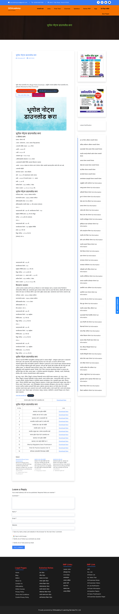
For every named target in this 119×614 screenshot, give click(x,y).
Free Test (57, 8)
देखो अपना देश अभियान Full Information (90, 201)
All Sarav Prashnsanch (94, 594)
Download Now (61, 400)
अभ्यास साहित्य (66, 580)
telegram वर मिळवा (48, 91)
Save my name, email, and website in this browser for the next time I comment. (38, 532)
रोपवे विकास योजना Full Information (89, 251)
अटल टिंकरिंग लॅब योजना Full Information (91, 322)
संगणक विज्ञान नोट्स (44, 583)
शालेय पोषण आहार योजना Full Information (91, 358)
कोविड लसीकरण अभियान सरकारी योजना (90, 144)
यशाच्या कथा (66, 588)
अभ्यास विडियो (66, 591)
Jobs (49, 8)
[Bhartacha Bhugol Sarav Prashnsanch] (25, 467)
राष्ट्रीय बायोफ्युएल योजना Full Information (91, 219)
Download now (38, 95)
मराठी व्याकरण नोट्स (44, 589)
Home (17, 572)
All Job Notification (93, 586)
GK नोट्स (41, 572)
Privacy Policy (19, 592)
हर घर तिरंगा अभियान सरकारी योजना (89, 140)
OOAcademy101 (21, 58)
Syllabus (77, 8)
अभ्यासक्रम (66, 577)
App (95, 8)
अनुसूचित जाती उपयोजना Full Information (91, 183)
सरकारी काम (40, 8)
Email (14, 518)
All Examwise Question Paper (96, 596)
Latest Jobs (67, 569)
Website (14, 525)
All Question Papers (93, 591)
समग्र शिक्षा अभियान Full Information (89, 331)
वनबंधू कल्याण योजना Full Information (90, 187)
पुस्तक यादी (66, 583)
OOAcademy (14, 8)
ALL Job (89, 572)
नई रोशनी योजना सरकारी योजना (87, 174)
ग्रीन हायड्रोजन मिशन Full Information (90, 230)
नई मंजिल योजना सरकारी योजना (87, 169)
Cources (67, 8)
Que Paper (105, 14)
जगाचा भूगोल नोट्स (43, 581)
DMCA (17, 578)
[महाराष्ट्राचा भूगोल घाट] (62, 465)
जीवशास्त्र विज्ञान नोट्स (45, 592)
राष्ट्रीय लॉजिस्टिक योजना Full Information (91, 276)
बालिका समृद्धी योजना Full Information (90, 374)
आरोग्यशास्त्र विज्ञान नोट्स (45, 597)
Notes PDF (87, 8)
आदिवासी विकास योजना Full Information (90, 192)
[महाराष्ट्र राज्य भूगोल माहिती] (43, 465)
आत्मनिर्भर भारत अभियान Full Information (90, 287)
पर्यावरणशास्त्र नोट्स (44, 586)
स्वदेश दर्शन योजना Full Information (89, 210)
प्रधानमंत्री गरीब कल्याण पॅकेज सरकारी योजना (91, 149)
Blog (16, 575)
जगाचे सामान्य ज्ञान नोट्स (45, 594)
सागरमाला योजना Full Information (89, 260)
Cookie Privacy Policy (22, 597)
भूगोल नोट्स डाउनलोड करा (26, 55)
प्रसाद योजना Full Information (88, 205)
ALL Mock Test (91, 577)
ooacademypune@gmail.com (18, 2)
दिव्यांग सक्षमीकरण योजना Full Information (91, 390)
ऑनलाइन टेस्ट (66, 572)
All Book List (91, 575)
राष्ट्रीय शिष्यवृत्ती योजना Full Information (90, 354)
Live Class (66, 575)
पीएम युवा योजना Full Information (89, 303)
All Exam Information (93, 588)
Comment (15, 496)
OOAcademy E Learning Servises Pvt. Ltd (67, 610)
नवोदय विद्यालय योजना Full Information (90, 335)
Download (30, 395)
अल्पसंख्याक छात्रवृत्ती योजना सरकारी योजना (90, 178)
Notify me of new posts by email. (24, 543)
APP (88, 569)
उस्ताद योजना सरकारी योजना (87, 160)
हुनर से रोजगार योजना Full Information (90, 196)
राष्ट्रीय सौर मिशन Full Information (89, 235)
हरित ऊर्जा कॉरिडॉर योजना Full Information (91, 239)
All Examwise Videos (93, 583)
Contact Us (18, 583)
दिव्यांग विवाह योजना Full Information (89, 386)
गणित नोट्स (42, 575)
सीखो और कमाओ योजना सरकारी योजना (89, 165)
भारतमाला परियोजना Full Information (89, 264)
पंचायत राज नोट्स (43, 578)
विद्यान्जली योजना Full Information (89, 326)
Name (14, 511)
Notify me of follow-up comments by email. (27, 539)
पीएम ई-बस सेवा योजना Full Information (90, 214)
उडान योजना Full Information (88, 255)
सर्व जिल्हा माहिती (105, 8)
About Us (18, 581)
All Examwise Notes (93, 580)
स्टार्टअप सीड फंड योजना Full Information (91, 299)
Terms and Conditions (22, 594)
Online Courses (20, 589)
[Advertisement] (43, 72)
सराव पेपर (65, 586)
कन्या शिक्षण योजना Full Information (89, 363)
